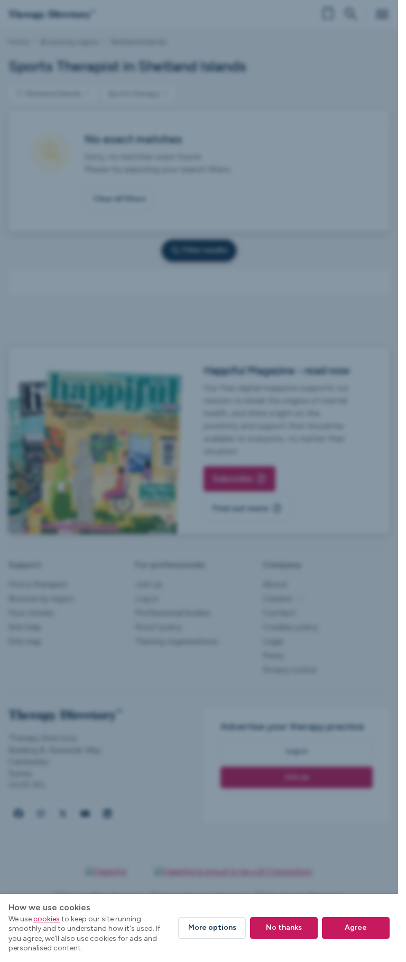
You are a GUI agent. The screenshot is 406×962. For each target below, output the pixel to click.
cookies (46, 918)
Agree (356, 927)
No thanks (284, 927)
